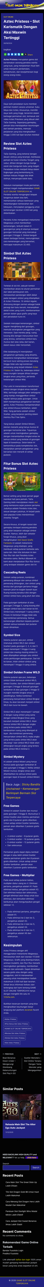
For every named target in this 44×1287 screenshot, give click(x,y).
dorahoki (28, 1010)
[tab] (17, 1140)
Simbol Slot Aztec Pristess (15, 1038)
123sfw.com (9, 997)
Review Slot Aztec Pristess (15, 1033)
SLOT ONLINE (8, 17)
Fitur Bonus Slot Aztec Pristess (16, 1024)
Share (30, 55)
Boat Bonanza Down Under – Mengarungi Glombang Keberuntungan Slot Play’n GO (10, 1064)
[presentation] (22, 1107)
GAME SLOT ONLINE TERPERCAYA (18, 1029)
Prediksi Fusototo (10, 1253)
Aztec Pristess (10, 1019)
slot (36, 502)
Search (6, 1163)
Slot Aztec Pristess (12, 1043)
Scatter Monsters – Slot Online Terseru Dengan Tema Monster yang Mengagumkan (32, 1062)
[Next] (37, 1116)
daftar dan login (23, 1259)
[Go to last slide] (6, 1116)
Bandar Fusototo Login (13, 1250)
